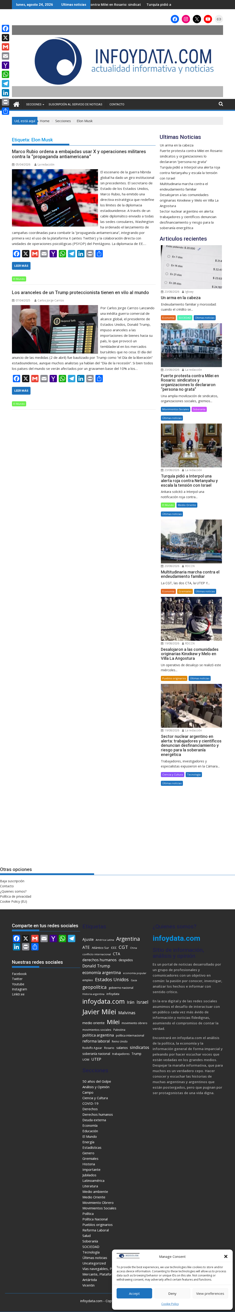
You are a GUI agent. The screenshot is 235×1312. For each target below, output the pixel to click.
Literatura (90, 1186)
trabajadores (120, 1054)
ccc (114, 947)
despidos (126, 960)
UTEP (96, 1059)
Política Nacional (95, 1219)
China (133, 948)
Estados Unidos (112, 979)
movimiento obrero (134, 1023)
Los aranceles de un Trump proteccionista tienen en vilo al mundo (80, 292)
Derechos (90, 1109)
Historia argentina (93, 994)
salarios (122, 1047)
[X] (5, 37)
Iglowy (189, 292)
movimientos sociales (96, 1029)
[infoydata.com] (117, 96)
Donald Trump (96, 966)
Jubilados (89, 1175)
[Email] (5, 56)
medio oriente (93, 1022)
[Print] (5, 102)
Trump (136, 1053)
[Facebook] (5, 28)
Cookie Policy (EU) (13, 901)
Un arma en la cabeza (176, 145)
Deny (172, 1293)
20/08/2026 (171, 566)
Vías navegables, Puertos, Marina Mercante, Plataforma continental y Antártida (110, 1274)
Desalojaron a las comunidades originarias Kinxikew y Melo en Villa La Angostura (189, 200)
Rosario (109, 1048)
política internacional (130, 1035)
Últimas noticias (204, 317)
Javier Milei (99, 1011)
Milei (113, 1022)
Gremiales (185, 591)
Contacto (116, 104)
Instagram (19, 989)
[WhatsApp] (5, 74)
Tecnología (194, 774)
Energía (88, 1142)
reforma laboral (96, 1041)
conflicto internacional (96, 954)
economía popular (134, 973)
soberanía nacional (96, 1053)
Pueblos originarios (174, 678)
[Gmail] (5, 46)
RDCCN (190, 566)
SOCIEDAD (185, 317)
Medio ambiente (95, 1191)
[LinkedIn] (5, 92)
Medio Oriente (187, 505)
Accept (134, 1293)
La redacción (46, 164)
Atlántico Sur (100, 948)
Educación (90, 1131)
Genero (88, 1153)
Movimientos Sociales (175, 409)
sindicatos (139, 1047)
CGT (123, 947)
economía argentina (101, 972)
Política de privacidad (15, 896)
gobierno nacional (121, 988)
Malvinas (126, 1012)
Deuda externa (94, 1120)
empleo (87, 980)
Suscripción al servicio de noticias (75, 104)
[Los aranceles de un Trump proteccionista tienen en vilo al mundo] (55, 308)
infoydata (112, 994)
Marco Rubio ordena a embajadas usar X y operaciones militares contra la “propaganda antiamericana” (79, 154)
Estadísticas (91, 1147)
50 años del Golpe (96, 1081)
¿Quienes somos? (13, 891)
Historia (88, 1164)
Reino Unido (120, 1041)
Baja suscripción (12, 881)
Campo (87, 1092)
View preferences (210, 1293)
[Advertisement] (191, 826)
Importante (91, 1169)
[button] (226, 1256)
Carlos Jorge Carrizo (51, 300)
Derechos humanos (97, 1114)
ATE (86, 947)
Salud (86, 1235)
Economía (168, 317)
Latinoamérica (93, 1180)
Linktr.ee (18, 994)
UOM (85, 1060)
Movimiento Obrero (98, 1202)
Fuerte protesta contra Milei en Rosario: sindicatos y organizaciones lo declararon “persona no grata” (191, 156)
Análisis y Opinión (95, 1086)
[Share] (5, 111)
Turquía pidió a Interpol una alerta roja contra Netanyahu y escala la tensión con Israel (190, 172)
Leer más (21, 265)
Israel (142, 1002)
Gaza (134, 980)
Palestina (119, 1029)
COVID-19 (90, 1103)
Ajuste (88, 939)
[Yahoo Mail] (5, 65)
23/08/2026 (171, 292)
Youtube (18, 984)
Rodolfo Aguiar (92, 1048)
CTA (116, 953)
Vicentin (88, 1285)
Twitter (17, 979)
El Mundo (19, 279)
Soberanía (199, 409)
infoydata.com (103, 1001)
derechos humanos (99, 959)
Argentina (128, 938)
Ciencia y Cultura (172, 774)
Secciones (34, 104)
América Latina (105, 939)
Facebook (19, 974)
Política (88, 1213)
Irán (130, 1002)
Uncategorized (94, 1263)
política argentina (98, 1035)
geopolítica (94, 987)
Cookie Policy (170, 1304)
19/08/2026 (171, 643)
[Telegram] (5, 83)
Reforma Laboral (95, 1230)
